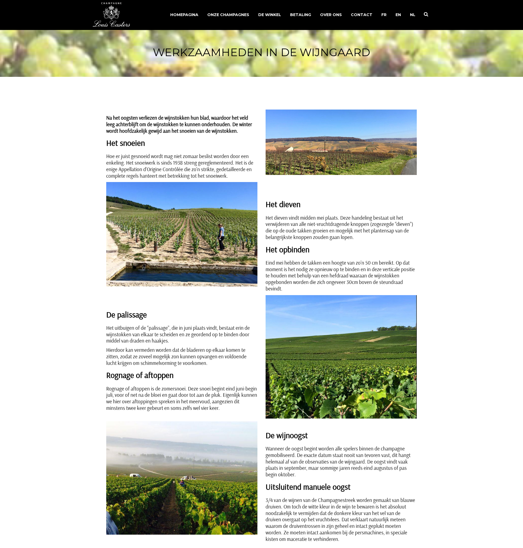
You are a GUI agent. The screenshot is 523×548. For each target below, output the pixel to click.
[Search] (426, 14)
